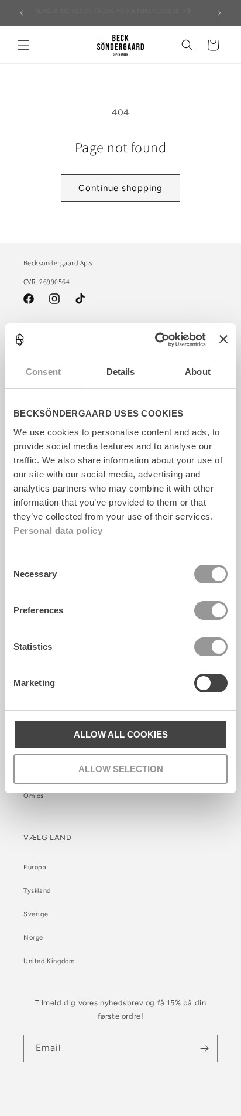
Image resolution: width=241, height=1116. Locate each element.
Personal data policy (57, 530)
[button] (23, 45)
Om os (33, 796)
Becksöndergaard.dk (134, 1106)
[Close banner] (223, 339)
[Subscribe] (204, 1048)
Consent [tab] (43, 372)
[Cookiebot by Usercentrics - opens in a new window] (156, 339)
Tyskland (37, 891)
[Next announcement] (219, 13)
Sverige (35, 914)
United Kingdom (48, 961)
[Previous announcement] (22, 13)
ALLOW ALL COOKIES (121, 734)
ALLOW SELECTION (120, 769)
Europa (35, 867)
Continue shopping (120, 188)
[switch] (211, 610)
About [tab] (198, 372)
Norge (33, 937)
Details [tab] (120, 372)
